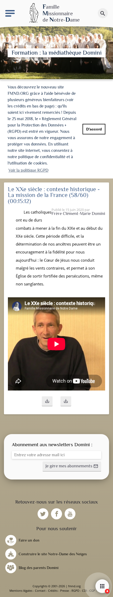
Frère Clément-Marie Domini (78, 213)
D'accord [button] (94, 129)
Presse (64, 591)
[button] (47, 401)
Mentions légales (20, 591)
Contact (40, 591)
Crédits (53, 591)
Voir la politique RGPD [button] (28, 170)
